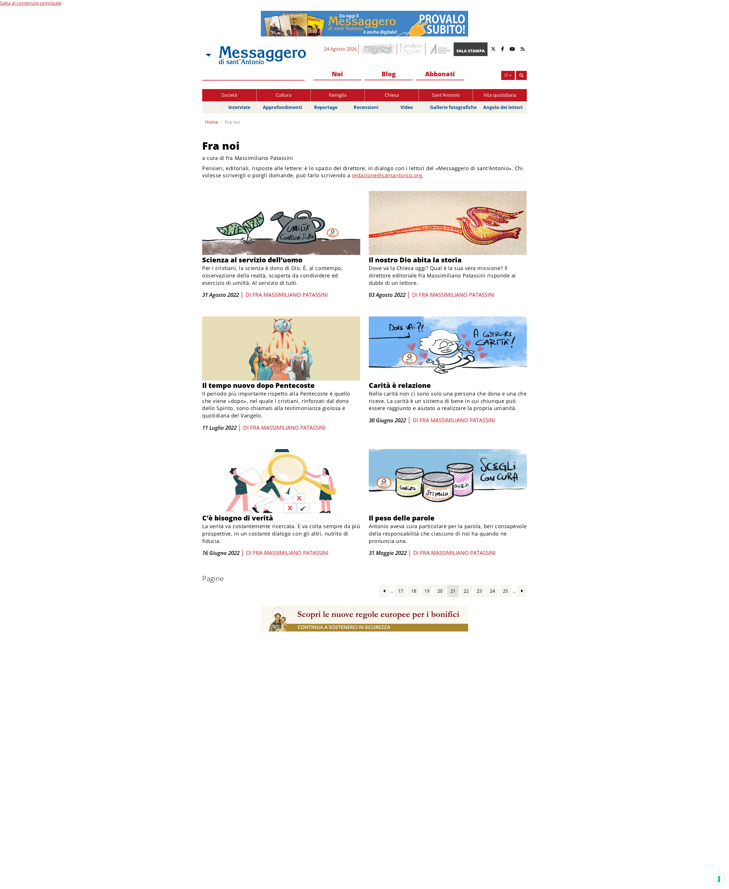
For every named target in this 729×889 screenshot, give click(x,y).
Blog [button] (389, 73)
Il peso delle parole (402, 517)
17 (400, 591)
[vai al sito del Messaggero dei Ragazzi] (378, 49)
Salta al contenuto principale (31, 3)
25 (505, 591)
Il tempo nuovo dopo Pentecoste (258, 385)
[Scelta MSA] (208, 55)
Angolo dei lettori (503, 107)
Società (229, 95)
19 (426, 591)
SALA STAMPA (470, 50)
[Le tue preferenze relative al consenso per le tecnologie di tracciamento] (719, 879)
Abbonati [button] (440, 73)
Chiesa (392, 95)
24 (492, 591)
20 (440, 591)
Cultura (284, 95)
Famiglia (338, 95)
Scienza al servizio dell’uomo (252, 259)
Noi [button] (337, 73)
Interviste (239, 107)
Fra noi (232, 122)
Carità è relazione (400, 385)
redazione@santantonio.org (387, 175)
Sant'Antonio (446, 95)
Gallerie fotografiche (453, 107)
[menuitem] (337, 74)
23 (479, 591)
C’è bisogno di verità (237, 517)
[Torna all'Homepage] (262, 55)
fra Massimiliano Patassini (290, 295)
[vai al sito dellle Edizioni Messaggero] (439, 49)
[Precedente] (384, 591)
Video (406, 107)
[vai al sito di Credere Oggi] (411, 49)
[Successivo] (522, 591)
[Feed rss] (522, 49)
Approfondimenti (282, 107)
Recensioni (366, 107)
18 (413, 591)
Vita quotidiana (500, 95)
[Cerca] (521, 75)
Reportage (325, 107)
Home (211, 122)
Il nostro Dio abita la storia (415, 259)
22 (466, 591)
